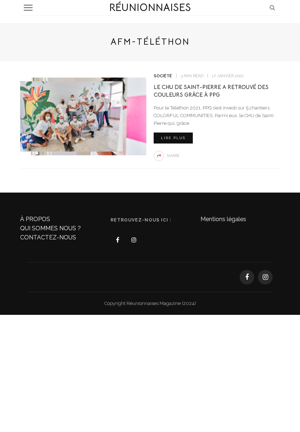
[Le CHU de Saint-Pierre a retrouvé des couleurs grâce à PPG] (83, 115)
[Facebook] (117, 240)
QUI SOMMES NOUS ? (50, 228)
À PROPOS (35, 219)
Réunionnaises (150, 7)
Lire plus (173, 138)
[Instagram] (134, 240)
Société (163, 76)
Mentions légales (223, 219)
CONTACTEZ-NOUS (48, 237)
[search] (272, 7)
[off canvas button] (28, 7)
